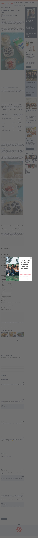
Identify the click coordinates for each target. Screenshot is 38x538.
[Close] (31, 258)
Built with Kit (25, 279)
